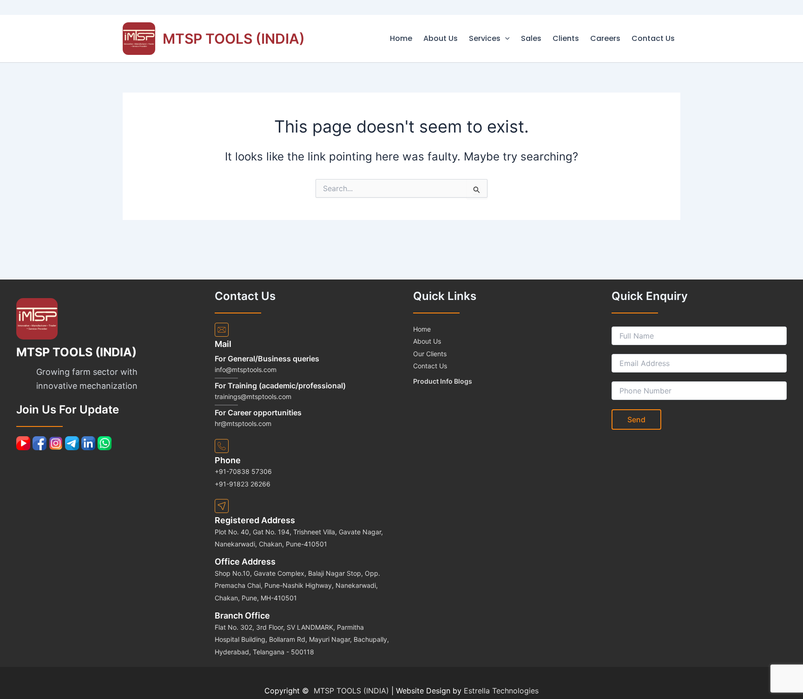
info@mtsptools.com (245, 369)
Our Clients (430, 354)
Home (401, 38)
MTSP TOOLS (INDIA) (234, 38)
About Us (440, 38)
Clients (566, 38)
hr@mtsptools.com (243, 423)
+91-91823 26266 (242, 484)
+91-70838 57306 (243, 471)
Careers (605, 38)
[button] (505, 38)
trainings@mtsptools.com (253, 396)
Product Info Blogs (442, 381)
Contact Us (653, 38)
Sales (531, 38)
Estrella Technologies (501, 690)
